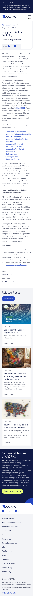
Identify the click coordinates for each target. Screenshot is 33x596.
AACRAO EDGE (19, 108)
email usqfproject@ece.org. (16, 265)
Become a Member (11, 491)
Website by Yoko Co (9, 593)
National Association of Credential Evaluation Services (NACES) (17, 139)
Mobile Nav (29, 16)
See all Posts (8, 299)
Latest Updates (11, 25)
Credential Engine (13, 159)
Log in (4, 555)
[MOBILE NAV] (29, 16)
